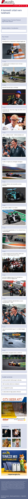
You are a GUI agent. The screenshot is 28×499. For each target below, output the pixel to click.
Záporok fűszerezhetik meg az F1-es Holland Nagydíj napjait (13, 329)
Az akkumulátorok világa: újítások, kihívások (11, 391)
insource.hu (3, 497)
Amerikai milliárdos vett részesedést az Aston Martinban (11, 184)
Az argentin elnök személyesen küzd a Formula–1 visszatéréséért (12, 64)
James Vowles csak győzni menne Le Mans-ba (12, 352)
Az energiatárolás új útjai (7, 387)
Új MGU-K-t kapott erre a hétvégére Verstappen (12, 161)
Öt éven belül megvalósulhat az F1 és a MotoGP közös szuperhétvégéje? (14, 230)
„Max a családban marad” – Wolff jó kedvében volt (13, 134)
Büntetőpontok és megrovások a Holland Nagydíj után (13, 41)
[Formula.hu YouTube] (21, 6)
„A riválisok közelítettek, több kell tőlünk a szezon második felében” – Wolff (12, 301)
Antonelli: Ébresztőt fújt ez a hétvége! (10, 87)
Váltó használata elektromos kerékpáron (10, 384)
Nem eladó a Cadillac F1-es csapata (9, 207)
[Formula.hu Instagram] (19, 6)
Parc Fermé (5, 37)
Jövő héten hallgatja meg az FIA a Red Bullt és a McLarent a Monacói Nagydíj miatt (12, 278)
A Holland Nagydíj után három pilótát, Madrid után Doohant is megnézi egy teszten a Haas (13, 254)
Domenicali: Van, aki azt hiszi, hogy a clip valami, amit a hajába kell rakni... (14, 110)
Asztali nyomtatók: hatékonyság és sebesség (11, 380)
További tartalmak (7, 377)
